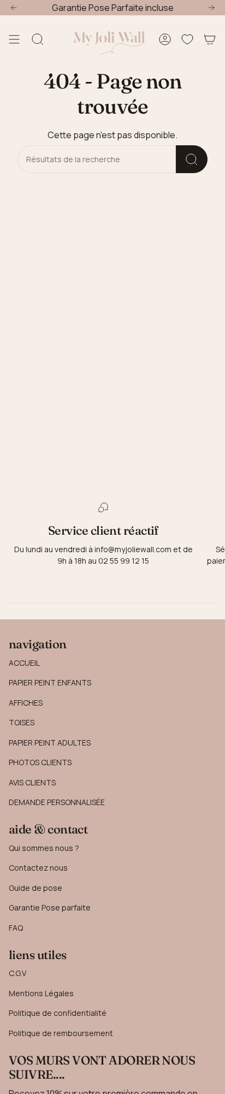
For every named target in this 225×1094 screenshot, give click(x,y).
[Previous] (14, 8)
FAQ (16, 927)
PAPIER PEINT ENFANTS (50, 682)
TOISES (21, 722)
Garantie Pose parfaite (50, 907)
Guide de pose (35, 888)
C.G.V (17, 973)
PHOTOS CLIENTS (40, 762)
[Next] (211, 8)
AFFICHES (26, 702)
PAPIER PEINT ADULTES (50, 742)
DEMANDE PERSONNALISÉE (57, 802)
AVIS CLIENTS (32, 782)
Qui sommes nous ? (44, 848)
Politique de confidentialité (57, 1013)
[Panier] (209, 39)
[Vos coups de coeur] (187, 39)
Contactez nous (38, 867)
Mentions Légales (41, 993)
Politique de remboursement (61, 1033)
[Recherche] (192, 159)
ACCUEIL (24, 663)
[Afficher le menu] (14, 39)
